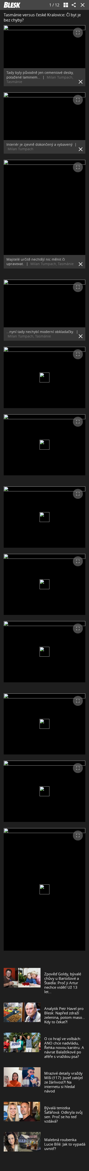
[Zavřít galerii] (81, 4)
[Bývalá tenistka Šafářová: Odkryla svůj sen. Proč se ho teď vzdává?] (22, 1114)
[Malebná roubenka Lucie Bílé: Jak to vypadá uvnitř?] (22, 1144)
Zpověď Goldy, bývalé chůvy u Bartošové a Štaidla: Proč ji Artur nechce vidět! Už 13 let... (62, 982)
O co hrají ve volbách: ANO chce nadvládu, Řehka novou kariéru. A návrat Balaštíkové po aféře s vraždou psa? (64, 1047)
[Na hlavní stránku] (12, 4)
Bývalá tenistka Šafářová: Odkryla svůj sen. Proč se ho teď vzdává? (63, 1114)
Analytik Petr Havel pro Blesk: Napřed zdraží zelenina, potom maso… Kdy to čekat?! (64, 1015)
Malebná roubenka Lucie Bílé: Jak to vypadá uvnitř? (64, 1144)
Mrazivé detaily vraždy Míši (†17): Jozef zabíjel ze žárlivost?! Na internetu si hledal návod (63, 1082)
